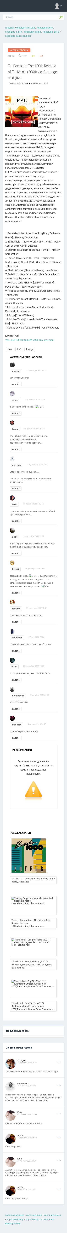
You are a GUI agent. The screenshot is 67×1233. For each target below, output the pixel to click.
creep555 (16, 724)
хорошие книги (13, 31)
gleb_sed (16, 465)
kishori (15, 400)
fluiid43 (15, 569)
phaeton (16, 371)
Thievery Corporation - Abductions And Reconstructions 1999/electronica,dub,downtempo (31, 923)
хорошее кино (45, 27)
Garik (27, 83)
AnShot (21, 1135)
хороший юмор (32, 31)
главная (9, 27)
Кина (19, 1112)
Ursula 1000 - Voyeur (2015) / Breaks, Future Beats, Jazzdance (33, 880)
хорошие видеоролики (18, 35)
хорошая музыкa (25, 27)
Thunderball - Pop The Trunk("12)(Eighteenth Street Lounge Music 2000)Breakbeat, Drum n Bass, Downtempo (33, 1006)
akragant (21, 1060)
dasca (15, 429)
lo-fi (19, 349)
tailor (14, 666)
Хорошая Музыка (19, 50)
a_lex (14, 537)
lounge (29, 349)
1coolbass (17, 637)
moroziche (22, 1083)
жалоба (16, 384)
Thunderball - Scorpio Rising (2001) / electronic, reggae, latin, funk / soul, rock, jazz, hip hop (32, 964)
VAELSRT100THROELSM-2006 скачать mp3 (29, 340)
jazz (10, 349)
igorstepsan (18, 695)
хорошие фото (51, 31)
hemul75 (16, 608)
